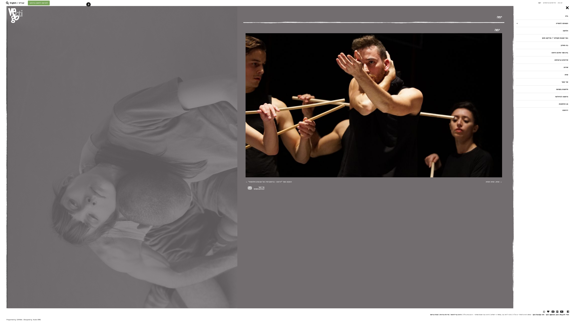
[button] (7, 3)
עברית (21, 2)
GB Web (19, 320)
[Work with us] (548, 312)
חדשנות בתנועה (562, 89)
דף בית (560, 3)
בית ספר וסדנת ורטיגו (559, 52)
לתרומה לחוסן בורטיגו (39, 2)
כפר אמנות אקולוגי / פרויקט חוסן (555, 38)
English (13, 2)
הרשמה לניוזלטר (561, 96)
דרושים (565, 110)
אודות (566, 67)
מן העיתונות (563, 104)
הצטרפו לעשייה (562, 23)
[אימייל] (552, 312)
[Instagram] (557, 312)
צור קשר (565, 82)
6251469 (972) (537, 315)
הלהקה (565, 30)
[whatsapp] (544, 312)
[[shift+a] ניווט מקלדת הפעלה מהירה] (88, 4)
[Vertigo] (15, 15)
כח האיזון (564, 45)
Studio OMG (37, 320)
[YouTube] (561, 312)
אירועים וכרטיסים (549, 3)
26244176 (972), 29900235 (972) (555, 315)
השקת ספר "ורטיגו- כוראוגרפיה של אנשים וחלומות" (270, 181)
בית (566, 16)
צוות (566, 74)
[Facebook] (568, 312)
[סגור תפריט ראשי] (542, 7)
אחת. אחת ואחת (493, 181)
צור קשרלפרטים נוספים (259, 188)
